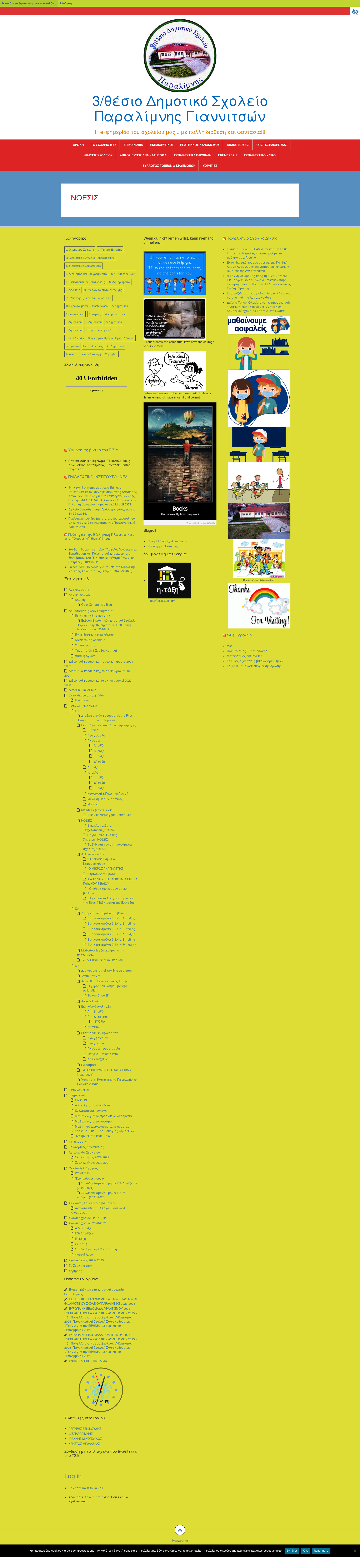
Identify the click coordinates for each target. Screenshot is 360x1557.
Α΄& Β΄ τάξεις (84, 1228)
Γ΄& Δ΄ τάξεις (85, 1233)
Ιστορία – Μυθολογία (103, 1054)
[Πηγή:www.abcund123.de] (175, 272)
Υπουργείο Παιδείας (163, 546)
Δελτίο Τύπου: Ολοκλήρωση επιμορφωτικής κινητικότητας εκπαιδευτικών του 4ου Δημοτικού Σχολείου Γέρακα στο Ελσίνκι (259, 306)
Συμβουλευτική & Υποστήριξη (96, 1249)
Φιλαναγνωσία (92, 854)
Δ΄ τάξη (99, 761)
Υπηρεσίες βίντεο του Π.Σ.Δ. (93, 449)
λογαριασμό (94, 1497)
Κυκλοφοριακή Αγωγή (91, 1110)
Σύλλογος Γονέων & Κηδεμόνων (169, 165)
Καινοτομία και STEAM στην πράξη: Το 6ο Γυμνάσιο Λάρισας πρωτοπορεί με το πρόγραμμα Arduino (257, 253)
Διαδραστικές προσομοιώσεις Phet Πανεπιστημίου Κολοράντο (104, 717)
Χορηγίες (210, 165)
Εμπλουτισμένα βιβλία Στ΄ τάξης (112, 944)
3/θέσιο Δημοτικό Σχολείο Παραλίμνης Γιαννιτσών (180, 107)
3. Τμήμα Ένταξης (110, 249)
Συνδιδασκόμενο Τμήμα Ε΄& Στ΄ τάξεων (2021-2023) (102, 1195)
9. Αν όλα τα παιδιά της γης (103, 290)
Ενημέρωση (227, 155)
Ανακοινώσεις (238, 145)
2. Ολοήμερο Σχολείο (80, 249)
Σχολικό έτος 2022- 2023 (86, 1260)
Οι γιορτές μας (86, 645)
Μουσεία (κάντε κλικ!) (97, 810)
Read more (321, 1550)
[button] (180, 1530)
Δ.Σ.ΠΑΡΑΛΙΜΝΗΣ (80, 1433)
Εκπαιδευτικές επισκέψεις (94, 634)
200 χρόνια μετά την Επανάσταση (106, 970)
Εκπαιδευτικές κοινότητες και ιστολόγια (28, 3)
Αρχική (78, 145)
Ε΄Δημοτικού (74, 330)
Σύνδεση (66, 3)
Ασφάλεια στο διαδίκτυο (93, 1105)
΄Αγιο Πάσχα (90, 976)
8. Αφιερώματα (119, 282)
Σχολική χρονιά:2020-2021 (88, 1223)
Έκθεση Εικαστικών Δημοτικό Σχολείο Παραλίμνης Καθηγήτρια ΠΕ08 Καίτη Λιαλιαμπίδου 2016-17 (106, 624)
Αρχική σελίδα (79, 595)
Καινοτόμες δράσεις (90, 640)
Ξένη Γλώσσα (75, 338)
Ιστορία (93, 772)
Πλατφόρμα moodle (89, 1178)
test (229, 646)
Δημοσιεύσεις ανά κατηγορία (143, 155)
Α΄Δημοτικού (120, 306)
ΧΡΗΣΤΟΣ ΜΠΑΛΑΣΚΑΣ (84, 1443)
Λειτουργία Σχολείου (84, 1152)
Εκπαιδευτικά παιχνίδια (192, 155)
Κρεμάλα (82, 700)
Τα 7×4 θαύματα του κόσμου (102, 960)
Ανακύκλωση (90, 1001)
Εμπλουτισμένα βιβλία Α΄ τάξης (111, 918)
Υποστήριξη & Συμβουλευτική (96, 650)
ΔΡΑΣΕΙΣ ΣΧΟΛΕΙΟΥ (98, 155)
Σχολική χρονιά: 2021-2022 (88, 1218)
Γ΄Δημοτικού (94, 322)
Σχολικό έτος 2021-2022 (92, 1157)
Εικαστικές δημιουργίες (92, 615)
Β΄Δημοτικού (74, 322)
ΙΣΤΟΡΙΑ (99, 1021)
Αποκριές (95, 314)
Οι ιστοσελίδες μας (271, 145)
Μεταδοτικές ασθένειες (244, 656)
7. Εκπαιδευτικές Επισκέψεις (85, 282)
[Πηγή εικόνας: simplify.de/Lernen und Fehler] (175, 370)
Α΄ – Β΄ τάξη (96, 1011)
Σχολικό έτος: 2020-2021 (92, 1162)
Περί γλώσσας (93, 346)
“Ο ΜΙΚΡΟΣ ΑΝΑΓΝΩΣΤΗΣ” (106, 868)
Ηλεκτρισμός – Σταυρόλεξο (247, 651)
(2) (77, 908)
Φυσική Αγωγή (91, 354)
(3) (77, 965)
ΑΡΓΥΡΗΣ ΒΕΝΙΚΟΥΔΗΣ (85, 1428)
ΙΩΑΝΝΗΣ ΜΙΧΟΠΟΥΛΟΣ (85, 1438)
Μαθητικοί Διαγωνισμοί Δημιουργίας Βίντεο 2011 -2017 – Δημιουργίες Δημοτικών (102, 1128)
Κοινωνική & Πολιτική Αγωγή (108, 793)
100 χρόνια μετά (77, 306)
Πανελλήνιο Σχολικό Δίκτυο (168, 541)
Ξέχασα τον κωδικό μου (86, 1488)
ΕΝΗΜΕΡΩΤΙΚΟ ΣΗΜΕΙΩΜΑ (88, 1361)
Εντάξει (292, 1550)
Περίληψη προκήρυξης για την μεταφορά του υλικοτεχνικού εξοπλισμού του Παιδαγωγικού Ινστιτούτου (102, 522)
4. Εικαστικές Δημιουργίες (83, 266)
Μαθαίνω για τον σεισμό (93, 1121)
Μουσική (93, 804)
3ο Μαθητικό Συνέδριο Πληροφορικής (90, 258)
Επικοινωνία (133, 145)
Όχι (305, 1550)
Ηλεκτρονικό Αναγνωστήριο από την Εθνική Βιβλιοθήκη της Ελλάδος (109, 900)
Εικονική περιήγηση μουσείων (109, 815)
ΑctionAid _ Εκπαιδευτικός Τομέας (105, 981)
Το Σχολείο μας (103, 145)
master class (100, 306)
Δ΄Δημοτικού (114, 322)
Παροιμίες (89, 1065)
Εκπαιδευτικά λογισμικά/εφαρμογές (108, 725)
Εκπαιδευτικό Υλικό (260, 155)
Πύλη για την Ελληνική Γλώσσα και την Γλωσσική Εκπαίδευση (99, 536)
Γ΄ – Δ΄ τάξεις (98, 1016)
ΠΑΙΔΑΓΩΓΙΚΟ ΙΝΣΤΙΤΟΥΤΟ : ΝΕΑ (98, 476)
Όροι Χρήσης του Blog (96, 604)
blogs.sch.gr (180, 1540)
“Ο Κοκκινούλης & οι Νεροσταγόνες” (99, 861)
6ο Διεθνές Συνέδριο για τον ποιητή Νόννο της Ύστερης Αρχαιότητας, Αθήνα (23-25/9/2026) (102, 569)
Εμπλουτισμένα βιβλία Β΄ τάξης (111, 923)
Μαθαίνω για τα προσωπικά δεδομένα (103, 1116)
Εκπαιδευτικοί (161, 145)
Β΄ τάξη (99, 751)
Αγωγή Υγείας (98, 1038)
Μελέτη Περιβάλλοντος (105, 799)
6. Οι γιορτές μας (123, 274)
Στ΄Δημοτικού (115, 346)
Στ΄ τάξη (81, 1244)
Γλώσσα (94, 740)
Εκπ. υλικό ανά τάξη (96, 1006)
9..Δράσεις (73, 290)
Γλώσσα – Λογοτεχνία (104, 1048)
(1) (77, 711)
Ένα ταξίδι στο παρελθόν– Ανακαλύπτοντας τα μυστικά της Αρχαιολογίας (259, 295)
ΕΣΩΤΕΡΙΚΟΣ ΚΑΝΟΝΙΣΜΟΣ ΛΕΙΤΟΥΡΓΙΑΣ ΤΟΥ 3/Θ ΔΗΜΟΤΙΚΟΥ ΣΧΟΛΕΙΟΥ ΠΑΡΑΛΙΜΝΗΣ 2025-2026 (100, 1301)
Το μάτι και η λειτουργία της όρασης (254, 666)
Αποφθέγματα (115, 314)
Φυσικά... (72, 354)
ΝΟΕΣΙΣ (86, 820)
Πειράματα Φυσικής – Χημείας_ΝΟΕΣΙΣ (101, 837)
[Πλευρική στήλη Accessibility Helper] (355, 12)
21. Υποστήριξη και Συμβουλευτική (88, 298)
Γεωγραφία (96, 735)
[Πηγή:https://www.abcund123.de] (180, 463)
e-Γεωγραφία (239, 634)
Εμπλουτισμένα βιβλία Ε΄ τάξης (111, 939)
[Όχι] (355, 1551)
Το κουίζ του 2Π (98, 995)
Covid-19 (81, 1100)
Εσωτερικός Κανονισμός (200, 145)
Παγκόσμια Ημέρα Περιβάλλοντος (111, 338)
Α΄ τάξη (99, 745)
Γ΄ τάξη (93, 730)
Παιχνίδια (72, 346)
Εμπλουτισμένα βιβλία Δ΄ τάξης (111, 934)
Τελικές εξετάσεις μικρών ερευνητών (255, 661)
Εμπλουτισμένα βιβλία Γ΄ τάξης (111, 929)
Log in (73, 1475)
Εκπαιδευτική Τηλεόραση (99, 1033)
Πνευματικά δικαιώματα (93, 1136)
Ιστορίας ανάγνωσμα (100, 330)
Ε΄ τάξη (99, 788)
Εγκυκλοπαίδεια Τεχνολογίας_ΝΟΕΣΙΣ (99, 827)
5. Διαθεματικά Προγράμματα (86, 274)
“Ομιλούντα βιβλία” (102, 874)
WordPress (82, 1173)
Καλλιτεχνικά (98, 1059)
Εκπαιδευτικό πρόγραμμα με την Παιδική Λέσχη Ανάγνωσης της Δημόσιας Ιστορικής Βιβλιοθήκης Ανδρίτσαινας (258, 266)
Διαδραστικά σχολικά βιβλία (102, 913)
